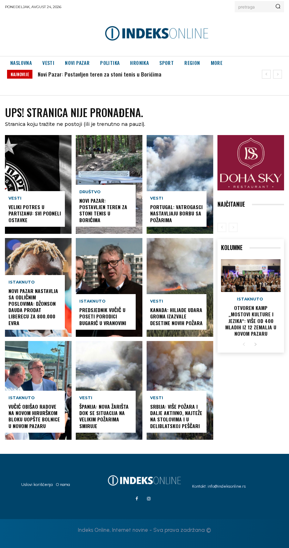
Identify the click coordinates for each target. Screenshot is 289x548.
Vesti (14, 198)
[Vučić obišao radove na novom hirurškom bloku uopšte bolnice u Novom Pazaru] (38, 390)
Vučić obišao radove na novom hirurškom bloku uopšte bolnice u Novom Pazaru (34, 416)
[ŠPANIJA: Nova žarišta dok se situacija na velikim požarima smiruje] (109, 390)
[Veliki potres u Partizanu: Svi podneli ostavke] (38, 184)
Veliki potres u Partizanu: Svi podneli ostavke (34, 213)
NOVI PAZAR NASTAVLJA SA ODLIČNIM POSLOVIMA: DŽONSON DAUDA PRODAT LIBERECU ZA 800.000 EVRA (33, 307)
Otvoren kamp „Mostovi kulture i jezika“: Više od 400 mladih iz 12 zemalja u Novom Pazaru (250, 320)
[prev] (266, 74)
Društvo (89, 192)
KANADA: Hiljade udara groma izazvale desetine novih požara (176, 316)
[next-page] (255, 344)
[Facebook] (137, 499)
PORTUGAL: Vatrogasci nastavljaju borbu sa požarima (176, 213)
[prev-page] (221, 227)
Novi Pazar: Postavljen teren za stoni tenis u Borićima (99, 74)
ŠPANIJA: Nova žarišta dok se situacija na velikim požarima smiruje (104, 416)
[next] (277, 74)
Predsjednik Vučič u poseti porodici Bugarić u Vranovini (102, 316)
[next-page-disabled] (233, 227)
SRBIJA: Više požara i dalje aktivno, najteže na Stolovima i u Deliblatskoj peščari (176, 416)
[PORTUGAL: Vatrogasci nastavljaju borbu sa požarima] (180, 184)
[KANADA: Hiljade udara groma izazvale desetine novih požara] (180, 287)
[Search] (278, 6)
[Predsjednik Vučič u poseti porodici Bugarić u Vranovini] (109, 287)
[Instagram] (148, 499)
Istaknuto (21, 282)
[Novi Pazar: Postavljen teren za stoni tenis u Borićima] (109, 184)
